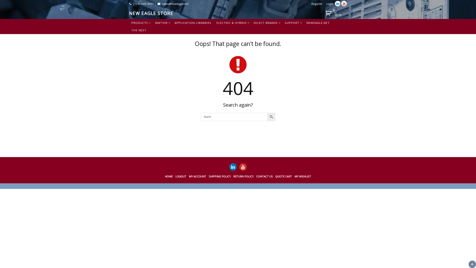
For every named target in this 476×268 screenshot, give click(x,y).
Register (316, 4)
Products (139, 23)
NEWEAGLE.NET (318, 23)
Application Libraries (193, 23)
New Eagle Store (151, 13)
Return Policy (243, 176)
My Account (197, 176)
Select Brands (266, 23)
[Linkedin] (337, 3)
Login (329, 4)
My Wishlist (303, 176)
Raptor (161, 23)
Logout (180, 176)
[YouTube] (243, 167)
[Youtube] (344, 3)
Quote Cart (283, 176)
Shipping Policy (220, 176)
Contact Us (264, 176)
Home (169, 176)
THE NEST (138, 30)
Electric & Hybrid (231, 23)
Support (292, 23)
